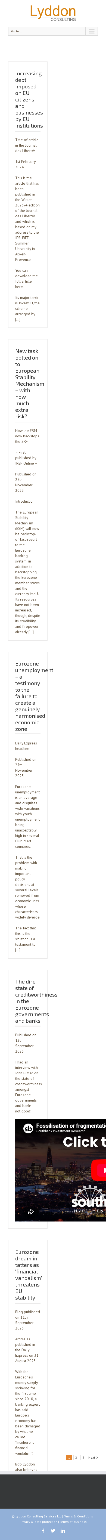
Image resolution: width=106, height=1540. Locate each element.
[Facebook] (43, 1531)
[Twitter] (53, 1531)
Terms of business (73, 1522)
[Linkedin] (63, 1531)
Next (91, 1457)
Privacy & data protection (38, 1522)
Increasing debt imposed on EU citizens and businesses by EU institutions (29, 99)
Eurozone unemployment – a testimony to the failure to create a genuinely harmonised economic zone (34, 696)
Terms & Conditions (78, 1516)
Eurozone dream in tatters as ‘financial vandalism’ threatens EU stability (28, 1274)
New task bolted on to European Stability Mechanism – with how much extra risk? (29, 383)
